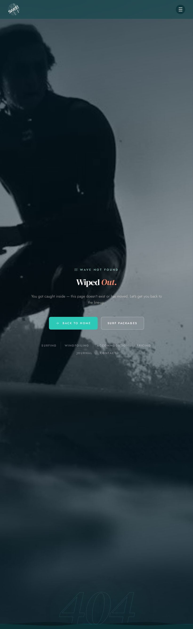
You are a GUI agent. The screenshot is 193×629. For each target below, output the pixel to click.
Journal (84, 353)
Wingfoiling (77, 345)
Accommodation (113, 345)
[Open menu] (180, 9)
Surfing (49, 345)
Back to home (77, 323)
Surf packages (122, 323)
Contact (108, 353)
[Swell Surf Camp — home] (14, 9)
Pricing (144, 345)
